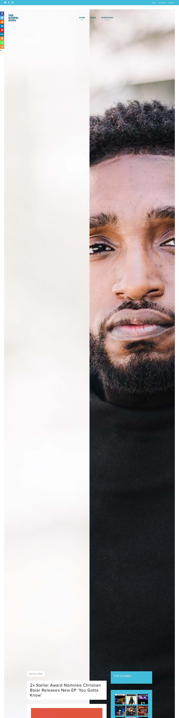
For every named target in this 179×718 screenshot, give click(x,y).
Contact (171, 3)
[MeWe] (2, 34)
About (154, 3)
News (93, 17)
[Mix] (2, 38)
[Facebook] (2, 14)
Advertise (162, 3)
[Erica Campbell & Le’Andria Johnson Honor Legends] (120, 710)
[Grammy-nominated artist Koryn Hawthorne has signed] (131, 699)
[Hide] (1, 51)
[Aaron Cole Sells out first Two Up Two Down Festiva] (143, 699)
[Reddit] (2, 22)
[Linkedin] (2, 26)
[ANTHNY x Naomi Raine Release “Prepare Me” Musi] (120, 699)
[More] (2, 47)
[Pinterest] (2, 30)
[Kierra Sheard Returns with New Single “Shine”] (143, 710)
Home (82, 17)
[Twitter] (2, 18)
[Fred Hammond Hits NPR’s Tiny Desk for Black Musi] (131, 710)
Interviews (107, 17)
